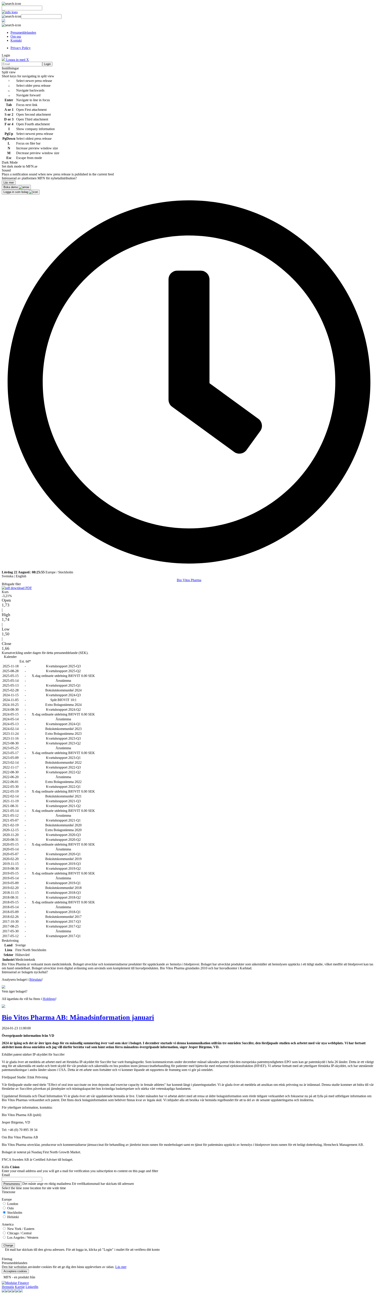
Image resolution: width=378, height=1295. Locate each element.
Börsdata (35, 979)
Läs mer (120, 1267)
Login (47, 64)
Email (6, 1175)
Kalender (10, 657)
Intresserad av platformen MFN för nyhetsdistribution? (39, 178)
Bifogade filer (11, 584)
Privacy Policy (20, 48)
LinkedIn (32, 1287)
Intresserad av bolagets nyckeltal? (25, 972)
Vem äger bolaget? (14, 991)
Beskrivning (10, 940)
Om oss (15, 36)
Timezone (8, 1192)
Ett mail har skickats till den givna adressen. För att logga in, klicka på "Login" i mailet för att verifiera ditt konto (82, 1249)
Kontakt (16, 40)
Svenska (7, 576)
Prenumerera (12, 1183)
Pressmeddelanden (23, 32)
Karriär (20, 1287)
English (21, 576)
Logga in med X (17, 60)
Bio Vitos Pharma (189, 580)
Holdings (49, 999)
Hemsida (8, 1287)
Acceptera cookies (15, 1271)
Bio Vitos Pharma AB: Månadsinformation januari (78, 1017)
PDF (28, 588)
